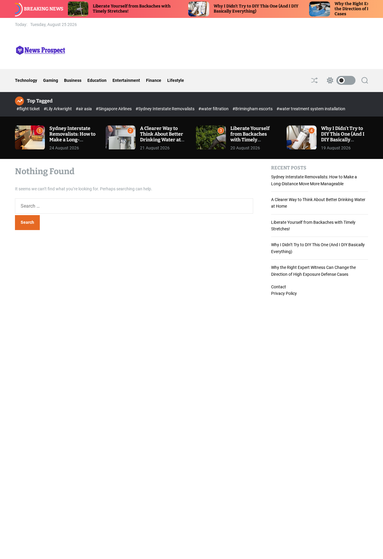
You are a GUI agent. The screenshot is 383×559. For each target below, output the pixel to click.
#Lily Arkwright (58, 108)
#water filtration (214, 108)
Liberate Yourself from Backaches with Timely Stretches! (250, 136)
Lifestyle (175, 80)
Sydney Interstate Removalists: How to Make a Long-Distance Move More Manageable (72, 139)
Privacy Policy (284, 293)
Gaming (50, 80)
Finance (153, 80)
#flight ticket (28, 108)
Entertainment (126, 80)
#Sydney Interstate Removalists (165, 108)
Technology (26, 80)
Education (97, 80)
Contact (278, 286)
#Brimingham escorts (252, 108)
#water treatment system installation (310, 108)
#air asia (84, 108)
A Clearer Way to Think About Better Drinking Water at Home (161, 136)
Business (72, 80)
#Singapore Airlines (114, 108)
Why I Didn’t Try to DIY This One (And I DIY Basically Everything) (245, 9)
